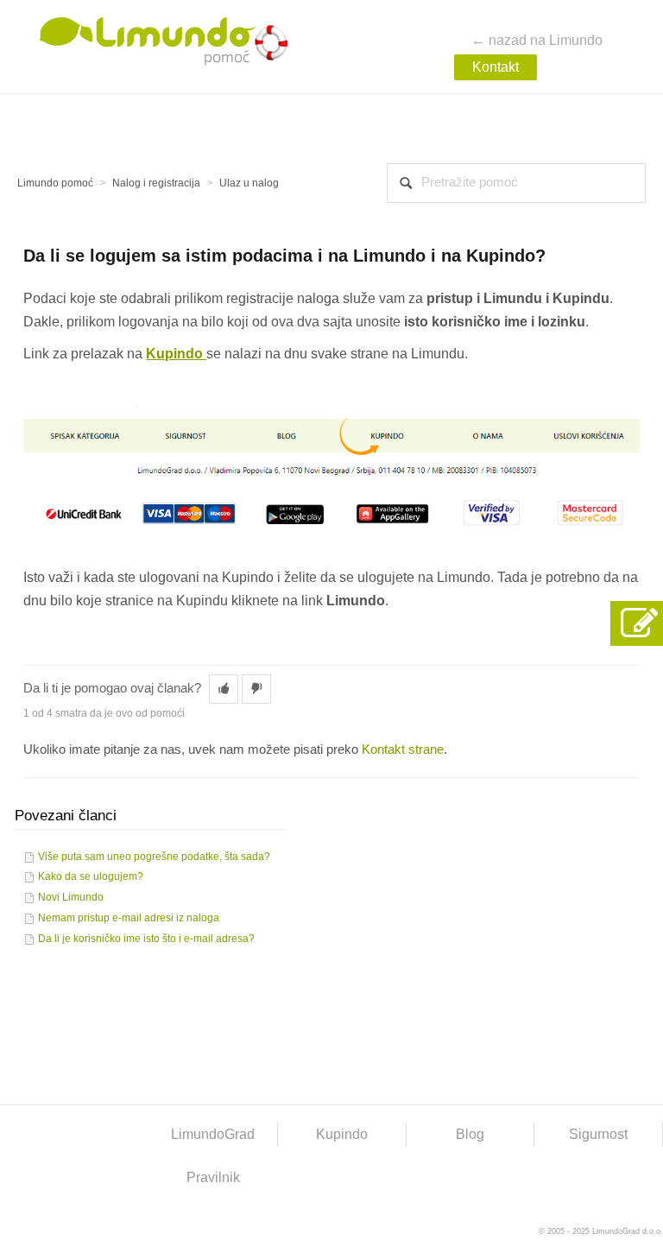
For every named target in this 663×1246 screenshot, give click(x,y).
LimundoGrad (213, 1134)
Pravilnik (213, 1177)
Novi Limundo (71, 897)
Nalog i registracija (156, 183)
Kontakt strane (403, 749)
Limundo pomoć (55, 183)
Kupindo (342, 1134)
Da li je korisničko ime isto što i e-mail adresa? (146, 939)
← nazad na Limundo (537, 40)
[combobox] (516, 183)
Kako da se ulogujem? (90, 876)
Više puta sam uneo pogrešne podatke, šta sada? (154, 857)
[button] (223, 689)
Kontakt (495, 67)
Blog (470, 1134)
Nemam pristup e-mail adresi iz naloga (128, 918)
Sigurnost (598, 1134)
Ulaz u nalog (249, 183)
